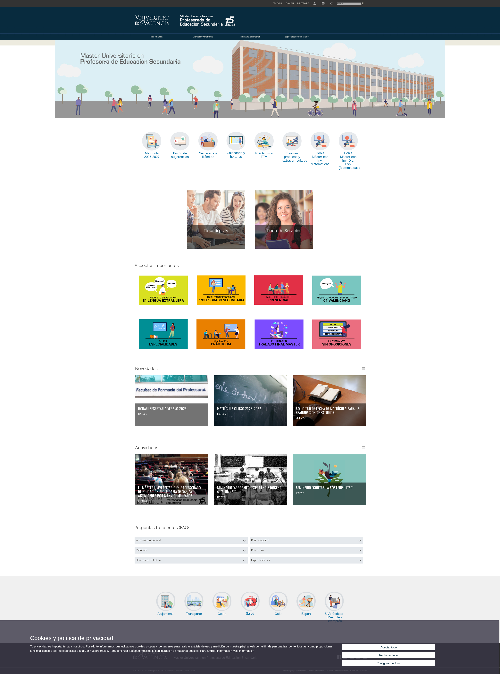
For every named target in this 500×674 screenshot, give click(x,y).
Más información (243, 650)
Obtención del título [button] (148, 560)
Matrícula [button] (141, 550)
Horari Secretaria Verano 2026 (162, 408)
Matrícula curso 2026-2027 (239, 408)
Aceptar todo (388, 647)
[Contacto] (323, 3)
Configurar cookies (389, 663)
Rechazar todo (388, 655)
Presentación (156, 37)
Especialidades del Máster (297, 37)
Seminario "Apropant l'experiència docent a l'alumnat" (249, 489)
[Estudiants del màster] (250, 79)
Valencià (277, 3)
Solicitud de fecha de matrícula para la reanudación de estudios (327, 410)
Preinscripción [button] (260, 540)
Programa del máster (250, 37)
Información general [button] (148, 540)
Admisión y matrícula (203, 37)
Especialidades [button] (260, 560)
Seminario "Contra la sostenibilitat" (324, 487)
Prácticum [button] (257, 550)
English (290, 3)
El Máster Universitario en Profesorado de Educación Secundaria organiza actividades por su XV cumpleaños (169, 491)
